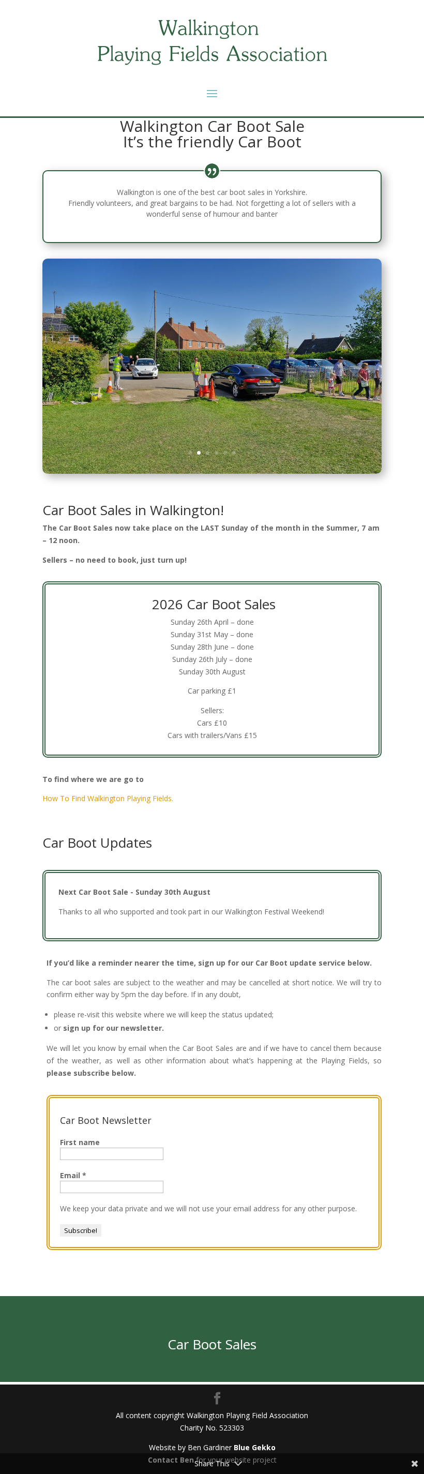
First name (80, 1142)
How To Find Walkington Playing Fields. (107, 798)
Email (73, 1175)
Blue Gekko (255, 1447)
